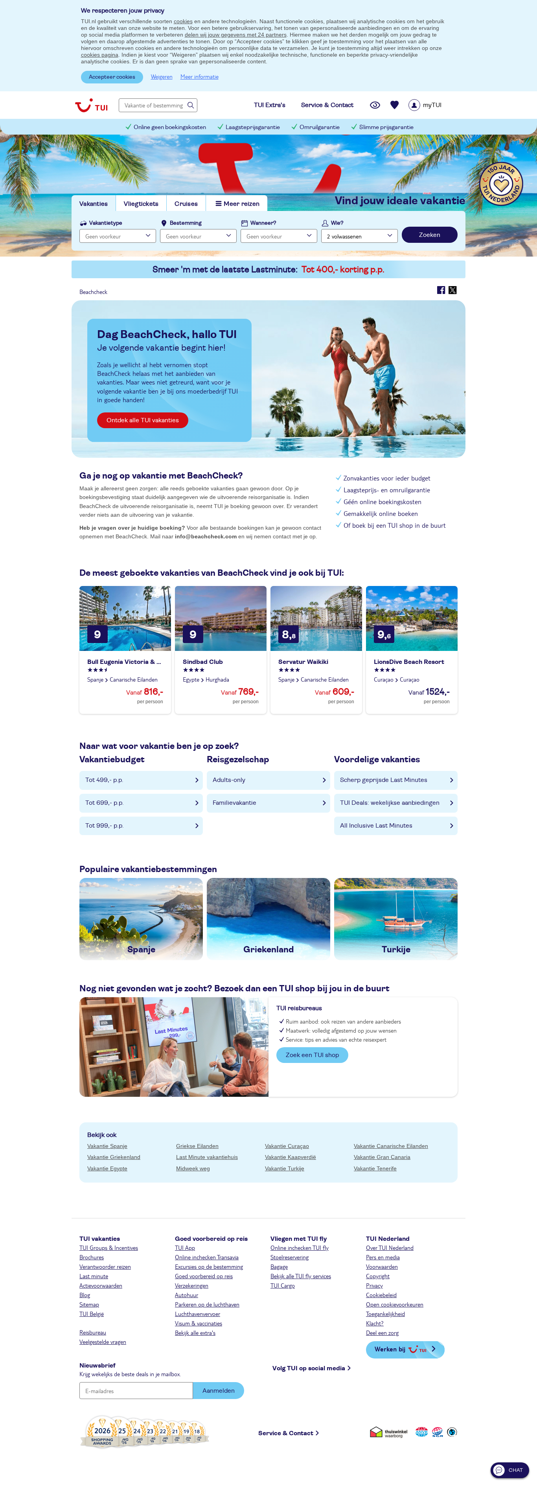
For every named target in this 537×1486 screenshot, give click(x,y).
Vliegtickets (141, 204)
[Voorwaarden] (436, 1432)
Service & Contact (285, 1433)
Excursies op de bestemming (209, 1266)
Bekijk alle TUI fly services (300, 1275)
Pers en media (383, 1257)
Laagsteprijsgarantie (253, 127)
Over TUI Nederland (390, 1247)
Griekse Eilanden (197, 1146)
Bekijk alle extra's (195, 1332)
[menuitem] (435, 105)
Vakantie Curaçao (287, 1146)
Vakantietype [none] (105, 223)
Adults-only (229, 780)
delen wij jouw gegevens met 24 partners (236, 34)
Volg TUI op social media (308, 1368)
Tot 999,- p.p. (104, 825)
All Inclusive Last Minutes (376, 825)
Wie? (337, 223)
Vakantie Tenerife (375, 1168)
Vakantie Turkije (284, 1168)
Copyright (378, 1275)
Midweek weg (193, 1168)
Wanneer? (263, 223)
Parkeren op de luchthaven (207, 1304)
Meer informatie (199, 76)
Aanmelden (218, 1391)
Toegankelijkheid (385, 1313)
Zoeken (429, 235)
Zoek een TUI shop (312, 1055)
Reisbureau (92, 1332)
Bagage (279, 1266)
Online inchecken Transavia (207, 1257)
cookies (183, 21)
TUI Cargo (282, 1285)
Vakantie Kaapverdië (290, 1157)
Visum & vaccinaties (198, 1323)
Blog (84, 1294)
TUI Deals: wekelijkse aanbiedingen (390, 803)
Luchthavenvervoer (197, 1313)
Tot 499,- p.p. (104, 780)
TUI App (185, 1247)
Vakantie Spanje (107, 1146)
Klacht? (375, 1323)
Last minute (93, 1275)
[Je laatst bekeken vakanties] (375, 105)
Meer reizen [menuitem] (241, 204)
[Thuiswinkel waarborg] (390, 1432)
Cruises (186, 204)
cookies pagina (99, 55)
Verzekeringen (191, 1285)
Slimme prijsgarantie (386, 127)
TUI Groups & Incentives (108, 1247)
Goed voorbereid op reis (204, 1275)
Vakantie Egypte (107, 1168)
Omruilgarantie (320, 127)
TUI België (91, 1313)
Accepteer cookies (112, 77)
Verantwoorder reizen (105, 1266)
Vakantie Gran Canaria (382, 1157)
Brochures (91, 1257)
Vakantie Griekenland (113, 1157)
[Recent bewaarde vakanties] (395, 105)
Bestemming (186, 223)
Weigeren (162, 76)
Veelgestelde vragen (102, 1341)
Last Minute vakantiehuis (207, 1157)
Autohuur (186, 1294)
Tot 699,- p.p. (104, 803)
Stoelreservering (289, 1257)
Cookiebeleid (381, 1294)
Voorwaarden (382, 1266)
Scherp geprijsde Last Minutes (383, 780)
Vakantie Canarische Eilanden (391, 1146)
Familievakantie (234, 803)
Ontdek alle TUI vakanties (143, 420)
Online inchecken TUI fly (299, 1247)
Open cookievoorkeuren (394, 1304)
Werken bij (390, 1349)
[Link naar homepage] (91, 105)
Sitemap (89, 1304)
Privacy (374, 1285)
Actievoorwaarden (100, 1285)
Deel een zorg (382, 1332)
